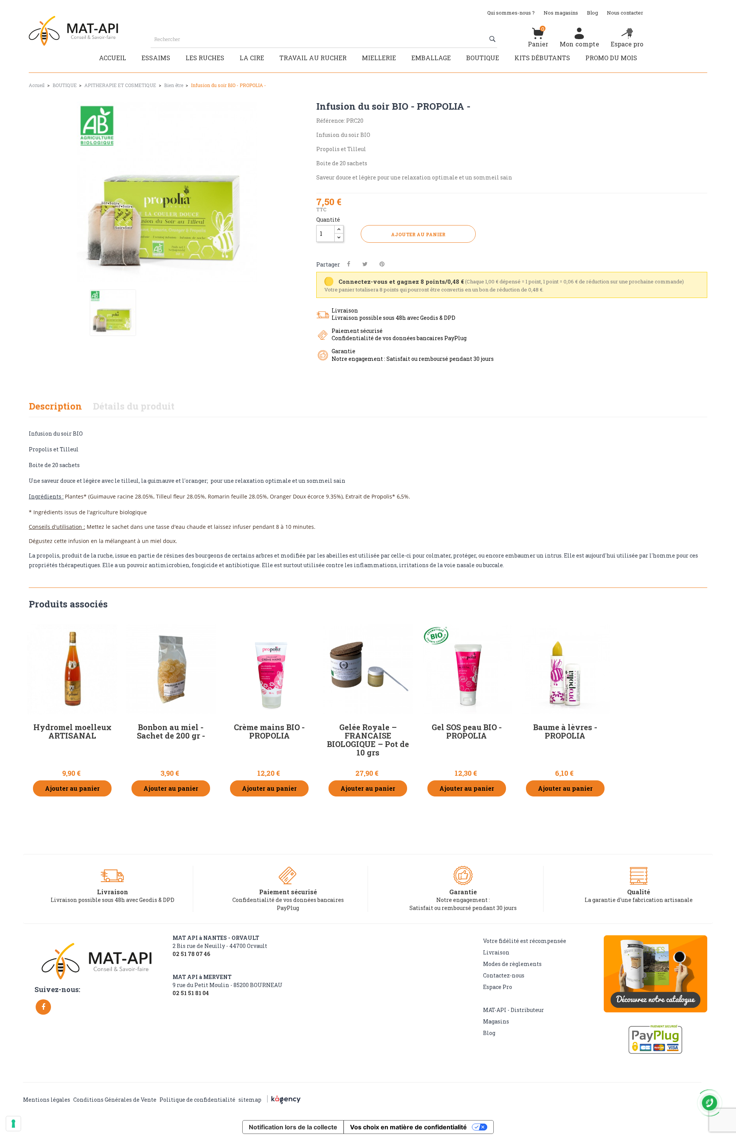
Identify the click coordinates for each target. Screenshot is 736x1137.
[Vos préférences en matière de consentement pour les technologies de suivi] (13, 1123)
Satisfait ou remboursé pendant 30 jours (463, 908)
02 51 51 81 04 (190, 993)
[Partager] (348, 264)
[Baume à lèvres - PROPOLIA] (565, 669)
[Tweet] (364, 264)
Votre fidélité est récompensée (524, 940)
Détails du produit (133, 406)
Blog (592, 13)
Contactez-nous (503, 975)
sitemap (249, 1099)
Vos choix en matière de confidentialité (408, 1127)
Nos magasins (561, 13)
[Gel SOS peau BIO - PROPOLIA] (467, 669)
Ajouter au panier (418, 234)
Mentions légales (46, 1099)
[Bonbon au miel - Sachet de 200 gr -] (171, 669)
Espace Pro (497, 987)
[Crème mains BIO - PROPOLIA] (269, 669)
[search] (493, 39)
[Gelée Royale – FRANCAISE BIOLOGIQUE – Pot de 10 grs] (368, 669)
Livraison (496, 952)
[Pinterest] (382, 264)
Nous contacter (625, 13)
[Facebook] (43, 1007)
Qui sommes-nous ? (511, 13)
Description (55, 406)
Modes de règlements (512, 964)
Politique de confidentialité (197, 1099)
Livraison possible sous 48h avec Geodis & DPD (112, 899)
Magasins (496, 1021)
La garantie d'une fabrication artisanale (639, 899)
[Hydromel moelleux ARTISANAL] (72, 669)
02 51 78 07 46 (191, 954)
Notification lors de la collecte (293, 1127)
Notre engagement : (463, 899)
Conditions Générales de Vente (114, 1099)
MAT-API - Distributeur (513, 1010)
